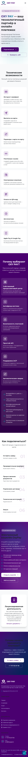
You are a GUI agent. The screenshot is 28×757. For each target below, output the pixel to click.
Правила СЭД (6, 727)
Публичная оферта (8, 722)
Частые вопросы (5, 708)
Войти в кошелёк (10, 580)
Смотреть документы (13, 623)
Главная (3, 700)
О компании (4, 703)
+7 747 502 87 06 (14, 666)
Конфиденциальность (7, 754)
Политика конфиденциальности (11, 725)
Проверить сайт (15, 55)
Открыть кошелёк (10, 575)
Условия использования (20, 754)
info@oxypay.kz (9, 742)
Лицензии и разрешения (9, 720)
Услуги (3, 705)
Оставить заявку (13, 660)
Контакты (3, 711)
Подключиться (9, 49)
